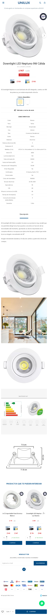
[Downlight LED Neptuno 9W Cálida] (20, 102)
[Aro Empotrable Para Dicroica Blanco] (12, 500)
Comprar (32, 611)
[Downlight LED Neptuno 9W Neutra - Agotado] (27, 102)
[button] (44, 35)
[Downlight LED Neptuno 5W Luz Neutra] (36, 500)
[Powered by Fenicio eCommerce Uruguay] (43, 595)
